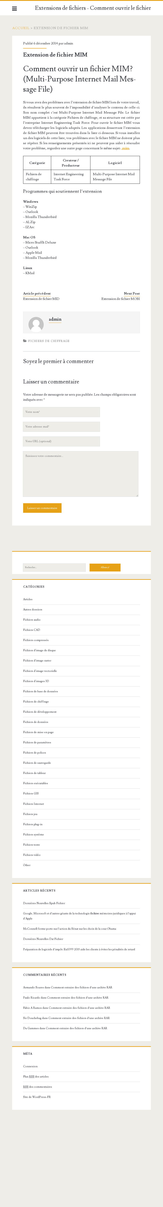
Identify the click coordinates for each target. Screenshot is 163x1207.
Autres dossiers (32, 609)
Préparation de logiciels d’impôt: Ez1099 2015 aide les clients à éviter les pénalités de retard (79, 949)
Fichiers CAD (31, 630)
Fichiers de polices (34, 752)
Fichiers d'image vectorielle (40, 671)
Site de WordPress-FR (37, 1097)
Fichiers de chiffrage (49, 341)
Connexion (30, 1066)
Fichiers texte (31, 844)
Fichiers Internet (33, 804)
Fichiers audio (32, 619)
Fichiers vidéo (32, 855)
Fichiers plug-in (32, 824)
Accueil (21, 28)
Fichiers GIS (31, 793)
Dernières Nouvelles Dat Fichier (43, 939)
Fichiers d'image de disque (39, 650)
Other (26, 865)
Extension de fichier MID (41, 299)
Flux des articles (36, 1076)
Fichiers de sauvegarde (37, 763)
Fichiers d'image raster (37, 660)
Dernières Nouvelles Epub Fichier (44, 903)
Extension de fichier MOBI (120, 299)
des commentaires (37, 1087)
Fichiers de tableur (34, 773)
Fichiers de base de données (40, 691)
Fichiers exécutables (35, 783)
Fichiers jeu (30, 814)
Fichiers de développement (39, 712)
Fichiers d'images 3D (36, 681)
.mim (125, 148)
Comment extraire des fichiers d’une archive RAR (81, 987)
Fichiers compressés (36, 640)
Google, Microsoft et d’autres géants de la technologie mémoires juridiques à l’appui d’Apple (79, 916)
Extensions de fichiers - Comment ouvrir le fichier (93, 8)
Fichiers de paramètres (37, 742)
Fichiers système (33, 834)
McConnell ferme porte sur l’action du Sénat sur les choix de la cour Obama (69, 929)
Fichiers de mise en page (38, 732)
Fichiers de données (35, 722)
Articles (27, 599)
